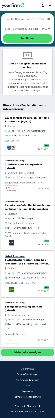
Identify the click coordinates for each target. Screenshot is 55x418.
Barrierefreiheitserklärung (28, 397)
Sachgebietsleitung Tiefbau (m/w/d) (23, 308)
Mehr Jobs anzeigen (27, 352)
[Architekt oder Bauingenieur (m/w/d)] (27, 175)
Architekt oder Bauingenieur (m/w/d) (23, 166)
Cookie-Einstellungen (27, 374)
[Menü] (50, 5)
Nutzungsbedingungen (27, 380)
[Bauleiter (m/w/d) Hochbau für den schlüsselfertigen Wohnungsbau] (27, 223)
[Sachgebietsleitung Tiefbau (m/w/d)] (27, 322)
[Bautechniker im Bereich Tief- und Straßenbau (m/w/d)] (27, 133)
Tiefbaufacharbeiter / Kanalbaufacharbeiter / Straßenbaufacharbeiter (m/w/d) (27, 262)
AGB (27, 385)
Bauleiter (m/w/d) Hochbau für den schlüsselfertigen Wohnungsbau (27, 207)
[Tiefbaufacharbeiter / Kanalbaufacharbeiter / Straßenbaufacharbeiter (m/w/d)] (27, 274)
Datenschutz (27, 368)
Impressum (27, 391)
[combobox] (25, 19)
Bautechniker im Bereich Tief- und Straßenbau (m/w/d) (27, 119)
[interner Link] (13, 5)
